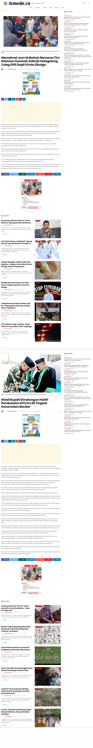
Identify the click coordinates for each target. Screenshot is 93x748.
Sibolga (6, 10)
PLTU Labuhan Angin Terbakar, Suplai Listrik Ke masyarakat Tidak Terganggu (16, 325)
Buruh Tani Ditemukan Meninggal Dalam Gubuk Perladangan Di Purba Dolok (76, 36)
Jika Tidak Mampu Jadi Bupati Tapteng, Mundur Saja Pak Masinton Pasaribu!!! (16, 242)
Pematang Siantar (69, 53)
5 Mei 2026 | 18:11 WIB (17, 225)
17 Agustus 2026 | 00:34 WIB (69, 72)
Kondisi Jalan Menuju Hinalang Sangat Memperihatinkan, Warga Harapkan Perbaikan (75, 49)
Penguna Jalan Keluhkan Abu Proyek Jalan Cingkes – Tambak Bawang (77, 82)
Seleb (50, 7)
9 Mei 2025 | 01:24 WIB (17, 328)
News (30, 7)
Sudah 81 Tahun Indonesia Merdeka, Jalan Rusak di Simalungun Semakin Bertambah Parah (77, 43)
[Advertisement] (31, 112)
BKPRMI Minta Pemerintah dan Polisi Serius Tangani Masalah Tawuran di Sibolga (15, 285)
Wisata (57, 7)
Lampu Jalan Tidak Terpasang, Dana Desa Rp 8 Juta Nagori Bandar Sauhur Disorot (77, 76)
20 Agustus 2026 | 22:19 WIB (69, 20)
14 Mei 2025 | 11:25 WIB (17, 310)
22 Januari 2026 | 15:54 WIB (19, 289)
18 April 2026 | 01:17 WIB (18, 245)
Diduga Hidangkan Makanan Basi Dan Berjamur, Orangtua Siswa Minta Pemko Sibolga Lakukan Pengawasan (16, 264)
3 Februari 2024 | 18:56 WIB (24, 69)
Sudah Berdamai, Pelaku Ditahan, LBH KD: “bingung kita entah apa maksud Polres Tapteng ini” (15, 305)
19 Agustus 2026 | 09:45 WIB (69, 39)
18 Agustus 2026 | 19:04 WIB (69, 52)
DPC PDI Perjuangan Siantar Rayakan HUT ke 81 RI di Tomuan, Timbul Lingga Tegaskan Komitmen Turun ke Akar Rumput (78, 56)
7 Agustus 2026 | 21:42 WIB (69, 420)
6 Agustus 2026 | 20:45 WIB (69, 85)
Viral (62, 7)
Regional (37, 7)
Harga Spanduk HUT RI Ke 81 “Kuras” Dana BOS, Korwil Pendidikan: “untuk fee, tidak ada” (77, 17)
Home (2, 10)
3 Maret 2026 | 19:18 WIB (18, 268)
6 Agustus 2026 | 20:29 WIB (69, 91)
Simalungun (67, 15)
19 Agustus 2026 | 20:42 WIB (69, 33)
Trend (44, 7)
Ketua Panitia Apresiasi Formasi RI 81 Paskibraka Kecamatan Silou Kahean (76, 30)
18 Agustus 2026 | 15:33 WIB (69, 401)
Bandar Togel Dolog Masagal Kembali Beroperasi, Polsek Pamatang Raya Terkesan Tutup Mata (76, 24)
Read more (4, 234)
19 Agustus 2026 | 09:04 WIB (69, 45)
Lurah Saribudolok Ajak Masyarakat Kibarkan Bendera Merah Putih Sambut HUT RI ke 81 (77, 89)
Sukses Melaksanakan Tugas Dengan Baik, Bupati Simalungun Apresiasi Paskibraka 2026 (76, 63)
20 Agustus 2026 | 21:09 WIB (69, 26)
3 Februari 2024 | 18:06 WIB (24, 411)
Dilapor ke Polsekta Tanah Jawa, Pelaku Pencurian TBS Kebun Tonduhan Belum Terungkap (77, 70)
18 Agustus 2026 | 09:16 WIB (69, 66)
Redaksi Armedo (12, 69)
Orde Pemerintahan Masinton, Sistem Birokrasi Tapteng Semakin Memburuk (16, 221)
